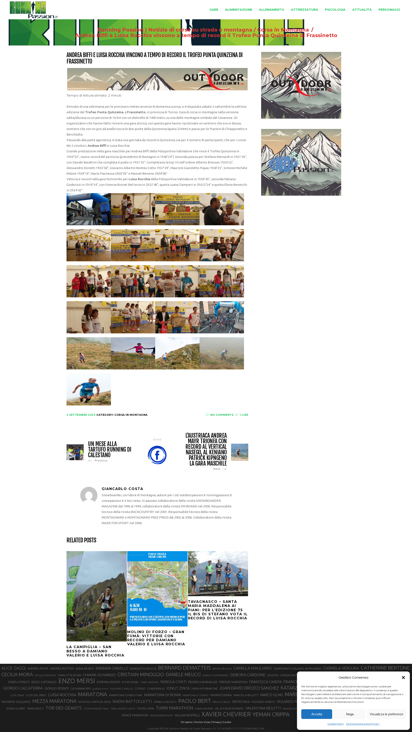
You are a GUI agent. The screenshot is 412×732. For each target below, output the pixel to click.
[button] (403, 677)
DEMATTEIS (273, 675)
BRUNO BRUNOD (222, 668)
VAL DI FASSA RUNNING (229, 708)
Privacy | (217, 722)
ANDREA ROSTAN (62, 668)
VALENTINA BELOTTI (263, 708)
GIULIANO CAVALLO (121, 688)
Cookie (227, 722)
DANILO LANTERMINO (215, 675)
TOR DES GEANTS (63, 707)
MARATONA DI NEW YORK (125, 695)
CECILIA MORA (17, 674)
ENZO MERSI (76, 681)
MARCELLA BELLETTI (245, 695)
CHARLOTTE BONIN (69, 675)
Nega (350, 714)
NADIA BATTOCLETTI (132, 701)
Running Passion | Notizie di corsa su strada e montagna (174, 29)
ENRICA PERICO (19, 682)
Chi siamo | (187, 722)
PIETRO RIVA (241, 701)
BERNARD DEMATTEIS (184, 667)
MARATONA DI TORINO (196, 695)
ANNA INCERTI (85, 668)
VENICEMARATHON (161, 715)
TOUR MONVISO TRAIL (96, 708)
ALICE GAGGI (13, 667)
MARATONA (92, 694)
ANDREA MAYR (37, 668)
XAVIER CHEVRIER (226, 714)
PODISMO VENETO (264, 701)
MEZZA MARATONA (54, 701)
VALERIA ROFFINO (293, 708)
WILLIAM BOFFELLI (187, 715)
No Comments (221, 414)
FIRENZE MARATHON (233, 682)
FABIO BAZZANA (150, 682)
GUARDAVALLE (156, 688)
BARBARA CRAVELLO (111, 668)
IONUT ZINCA (178, 688)
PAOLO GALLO (221, 701)
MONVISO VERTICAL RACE (94, 701)
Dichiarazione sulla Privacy (363, 723)
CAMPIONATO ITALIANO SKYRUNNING (297, 668)
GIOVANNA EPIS (81, 688)
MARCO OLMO (271, 695)
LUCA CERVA (17, 695)
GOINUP (140, 688)
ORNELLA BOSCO (165, 701)
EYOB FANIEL (130, 682)
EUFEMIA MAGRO (108, 682)
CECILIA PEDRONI (45, 675)
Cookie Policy (335, 723)
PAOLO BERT (194, 701)
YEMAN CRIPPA (271, 714)
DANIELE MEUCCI (183, 674)
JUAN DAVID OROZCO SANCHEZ (249, 688)
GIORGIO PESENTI (56, 688)
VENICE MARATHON (134, 715)
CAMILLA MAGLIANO (252, 668)
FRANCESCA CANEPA (265, 682)
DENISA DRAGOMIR (292, 675)
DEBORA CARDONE (247, 674)
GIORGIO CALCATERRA (23, 688)
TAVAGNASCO (35, 708)
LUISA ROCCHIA (62, 694)
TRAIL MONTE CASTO (123, 708)
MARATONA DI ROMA (162, 695)
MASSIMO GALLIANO (16, 701)
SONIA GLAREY (15, 708)
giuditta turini (100, 688)
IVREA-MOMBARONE (204, 688)
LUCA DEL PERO (36, 695)
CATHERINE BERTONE (385, 667)
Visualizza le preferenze (386, 714)
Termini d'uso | (203, 722)
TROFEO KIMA (145, 708)
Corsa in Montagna (283, 29)
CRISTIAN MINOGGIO (141, 674)
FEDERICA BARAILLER (202, 682)
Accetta (316, 714)
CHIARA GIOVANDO (99, 675)
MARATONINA (221, 695)
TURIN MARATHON (174, 707)
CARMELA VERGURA (341, 668)
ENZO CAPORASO (44, 682)
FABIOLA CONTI (173, 682)
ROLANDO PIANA (290, 701)
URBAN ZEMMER (204, 708)
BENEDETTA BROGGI (143, 668)
